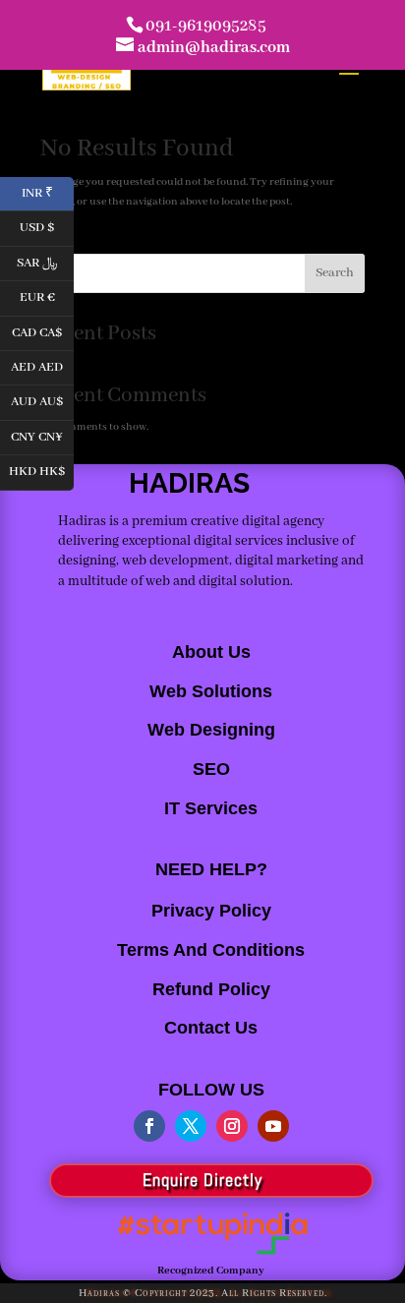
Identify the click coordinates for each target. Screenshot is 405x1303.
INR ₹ (48, 191)
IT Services (211, 808)
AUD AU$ (42, 400)
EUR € (47, 296)
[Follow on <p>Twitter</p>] (190, 1126)
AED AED (42, 365)
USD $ (47, 226)
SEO (211, 769)
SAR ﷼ (45, 261)
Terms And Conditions (211, 950)
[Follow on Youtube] (273, 1126)
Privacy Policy (211, 910)
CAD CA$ (43, 331)
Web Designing (211, 730)
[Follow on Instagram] (232, 1126)
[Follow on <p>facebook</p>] (149, 1126)
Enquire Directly (202, 1179)
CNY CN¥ (42, 435)
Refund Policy (211, 989)
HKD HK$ (41, 470)
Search (335, 273)
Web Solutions (210, 691)
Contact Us (211, 1027)
